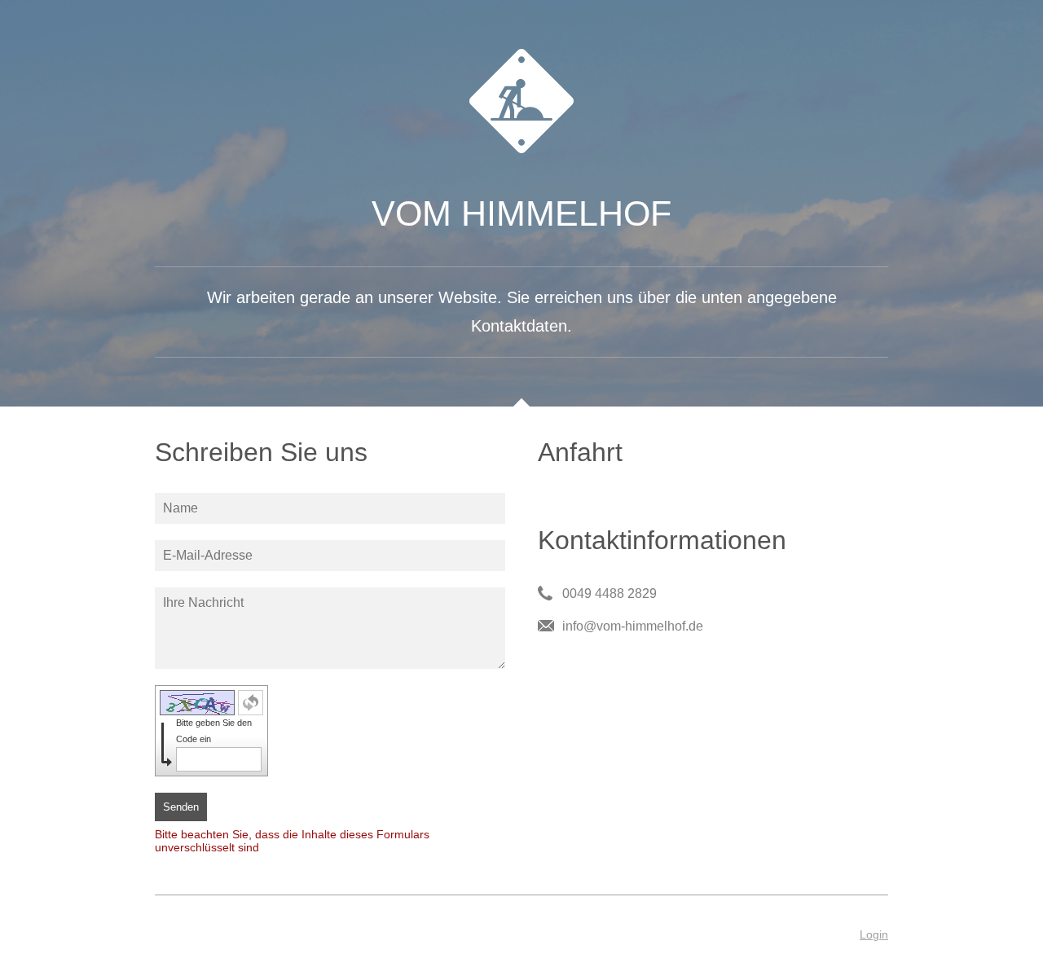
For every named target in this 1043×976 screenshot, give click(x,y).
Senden (181, 807)
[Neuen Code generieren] (250, 702)
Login (874, 934)
